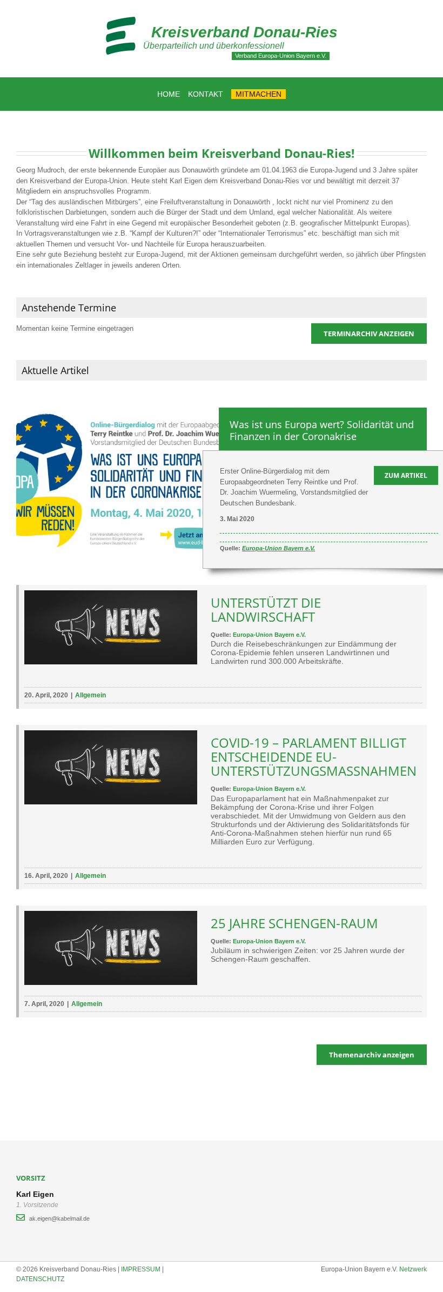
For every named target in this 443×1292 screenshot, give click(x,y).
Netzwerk (413, 1269)
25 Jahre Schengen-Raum (294, 923)
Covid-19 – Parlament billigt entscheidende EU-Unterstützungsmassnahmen (314, 757)
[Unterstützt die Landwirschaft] (110, 627)
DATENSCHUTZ (40, 1279)
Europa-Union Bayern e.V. (278, 548)
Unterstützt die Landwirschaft (266, 609)
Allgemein (90, 695)
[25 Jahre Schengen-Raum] (110, 948)
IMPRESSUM (140, 1269)
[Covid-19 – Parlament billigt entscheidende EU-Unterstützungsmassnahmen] (110, 767)
